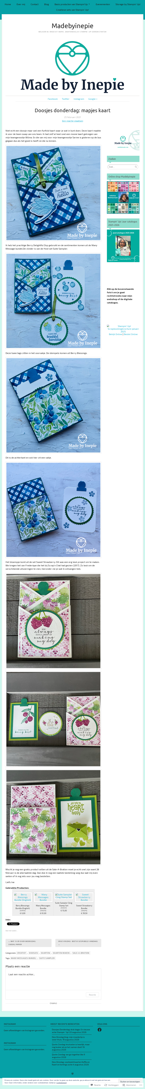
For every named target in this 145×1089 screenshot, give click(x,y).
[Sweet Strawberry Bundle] (84, 897)
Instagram (79, 98)
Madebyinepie (72, 25)
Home (8, 4)
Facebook (53, 98)
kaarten (45, 953)
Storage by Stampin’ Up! (128, 4)
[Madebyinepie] (72, 67)
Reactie (92, 995)
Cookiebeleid (61, 1083)
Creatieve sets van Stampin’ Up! (72, 9)
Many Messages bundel (23, 958)
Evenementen (103, 4)
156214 (84, 910)
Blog (46, 4)
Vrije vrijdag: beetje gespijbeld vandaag (78, 941)
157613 (22, 910)
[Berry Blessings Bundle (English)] (22, 897)
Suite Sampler (47, 958)
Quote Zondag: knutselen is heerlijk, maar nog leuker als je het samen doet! (71, 1045)
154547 (63, 908)
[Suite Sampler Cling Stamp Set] (63, 895)
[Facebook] (99, 1029)
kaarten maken (61, 953)
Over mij (21, 4)
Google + (92, 98)
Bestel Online (131, 334)
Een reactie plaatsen (72, 120)
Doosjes (33, 953)
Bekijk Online (115, 334)
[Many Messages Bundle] (43, 897)
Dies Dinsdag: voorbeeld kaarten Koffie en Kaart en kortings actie (71, 1063)
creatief (21, 953)
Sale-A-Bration (81, 953)
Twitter (65, 98)
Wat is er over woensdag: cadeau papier (22, 942)
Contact (35, 4)
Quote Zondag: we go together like (67, 1054)
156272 (43, 910)
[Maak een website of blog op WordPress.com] (72, 1074)
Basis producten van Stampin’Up (71, 4)
